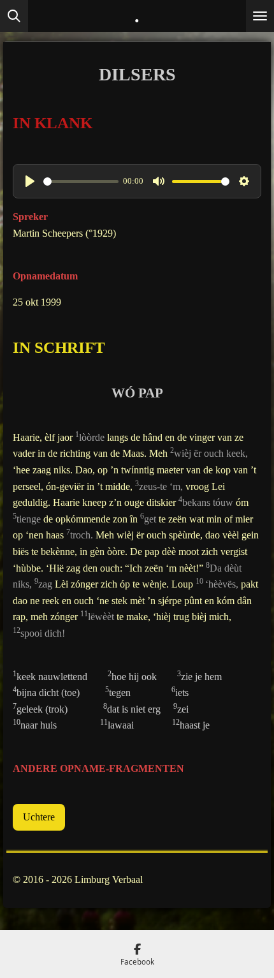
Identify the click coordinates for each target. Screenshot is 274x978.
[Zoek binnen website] (14, 16)
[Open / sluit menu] (260, 16)
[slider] (81, 181)
